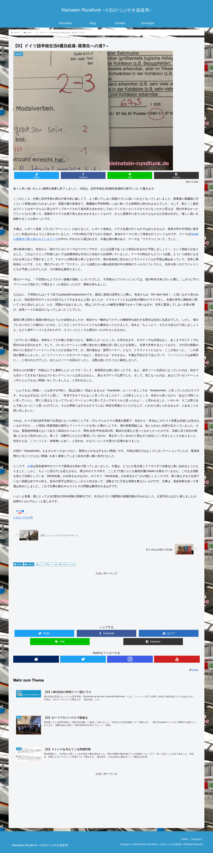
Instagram (196, 839)
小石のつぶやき (68, 564)
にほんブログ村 (23, 517)
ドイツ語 (53, 564)
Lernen (30, 564)
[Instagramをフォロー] (130, 659)
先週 (30, 466)
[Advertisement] (106, 597)
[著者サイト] (36, 659)
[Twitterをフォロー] (83, 659)
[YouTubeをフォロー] (177, 659)
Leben (19, 564)
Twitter (185, 839)
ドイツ (42, 564)
